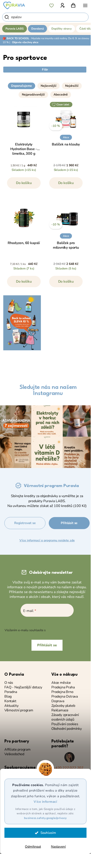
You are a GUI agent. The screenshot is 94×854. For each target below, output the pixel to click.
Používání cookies (64, 724)
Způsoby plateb (63, 705)
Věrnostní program (18, 710)
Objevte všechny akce (25, 42)
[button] (44, 80)
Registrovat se (24, 523)
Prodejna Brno (62, 692)
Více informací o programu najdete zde (47, 540)
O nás (8, 682)
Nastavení (58, 846)
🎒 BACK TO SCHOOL (16, 38)
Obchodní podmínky (66, 728)
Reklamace (59, 710)
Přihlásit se (69, 523)
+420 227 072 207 (68, 768)
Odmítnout (33, 846)
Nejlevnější (48, 86)
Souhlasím (48, 833)
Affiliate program (17, 749)
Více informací (45, 801)
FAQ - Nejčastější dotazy (23, 687)
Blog (8, 696)
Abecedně (61, 94)
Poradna (10, 692)
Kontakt (10, 701)
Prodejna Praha (63, 687)
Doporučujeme (21, 86)
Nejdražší (71, 86)
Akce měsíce (61, 682)
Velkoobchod (14, 754)
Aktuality (11, 705)
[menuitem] (14, 29)
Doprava (57, 701)
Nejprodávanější (33, 94)
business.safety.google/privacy (45, 818)
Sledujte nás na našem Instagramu (48, 390)
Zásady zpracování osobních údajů (65, 717)
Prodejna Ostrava (64, 696)
